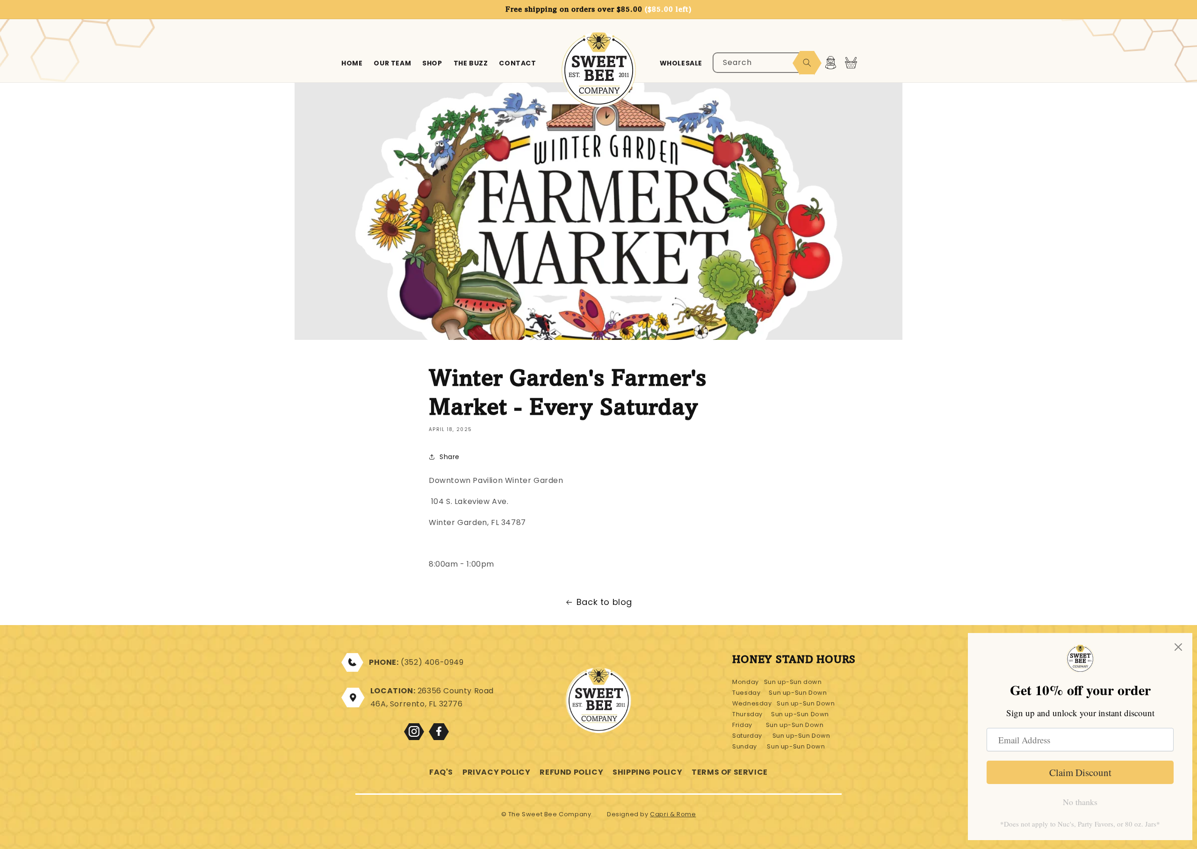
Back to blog (604, 602)
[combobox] (764, 62)
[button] (851, 62)
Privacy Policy (496, 772)
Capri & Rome (673, 814)
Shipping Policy (647, 772)
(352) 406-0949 (432, 662)
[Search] (807, 62)
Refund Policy (571, 772)
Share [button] (450, 456)
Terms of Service (730, 772)
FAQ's (441, 772)
